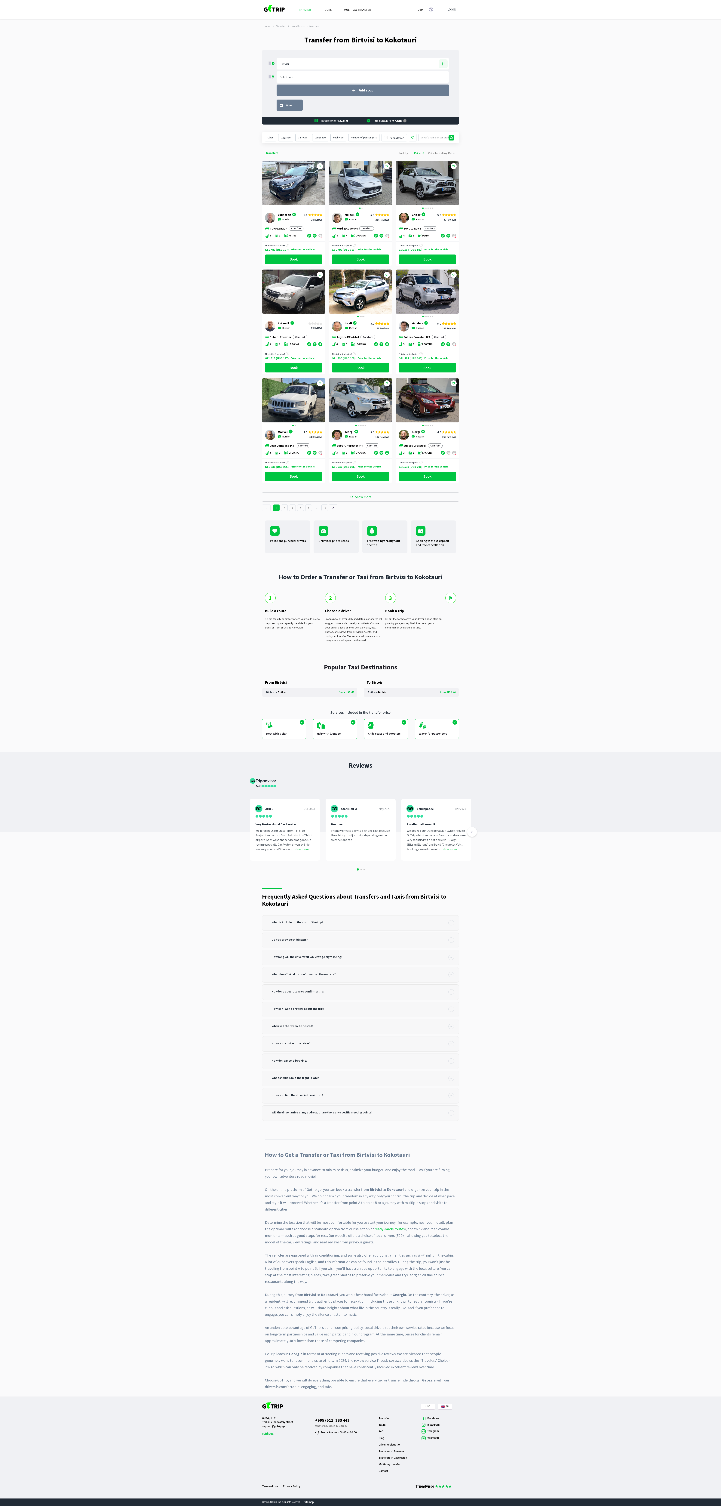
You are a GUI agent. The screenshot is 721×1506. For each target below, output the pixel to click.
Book (294, 259)
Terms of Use (270, 1486)
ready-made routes (390, 1229)
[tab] (360, 922)
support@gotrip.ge (273, 1426)
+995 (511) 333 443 (332, 1420)
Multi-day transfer (389, 1464)
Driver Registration (390, 1444)
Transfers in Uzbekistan (393, 1457)
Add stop (366, 90)
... (317, 508)
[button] (333, 183)
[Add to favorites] (320, 166)
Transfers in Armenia (391, 1451)
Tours (382, 1424)
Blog (381, 1438)
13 (324, 508)
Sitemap (309, 1502)
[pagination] (266, 508)
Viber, (332, 1425)
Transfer (281, 26)
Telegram (341, 1425)
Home (267, 26)
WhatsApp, (322, 1425)
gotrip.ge (267, 1433)
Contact (383, 1470)
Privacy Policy (291, 1486)
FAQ (381, 1431)
